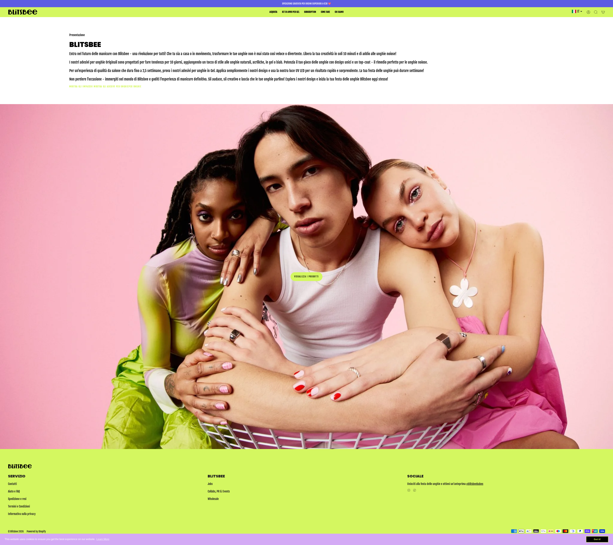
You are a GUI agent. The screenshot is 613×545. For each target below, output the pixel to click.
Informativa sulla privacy (22, 514)
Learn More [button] (102, 539)
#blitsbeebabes (474, 484)
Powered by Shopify (36, 531)
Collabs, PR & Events (219, 491)
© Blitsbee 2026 (16, 531)
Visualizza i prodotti (306, 276)
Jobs (210, 484)
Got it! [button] (597, 539)
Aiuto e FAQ (14, 491)
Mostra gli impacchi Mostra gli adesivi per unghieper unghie (105, 86)
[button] (273, 12)
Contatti (12, 484)
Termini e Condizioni (19, 506)
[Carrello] (603, 12)
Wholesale (213, 499)
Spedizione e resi (17, 499)
